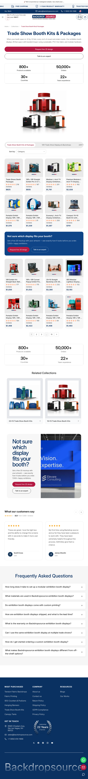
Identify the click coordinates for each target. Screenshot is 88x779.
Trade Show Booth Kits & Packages (20, 145)
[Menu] (2, 17)
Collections (14, 26)
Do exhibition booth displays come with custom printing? (44, 605)
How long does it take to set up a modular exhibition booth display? (44, 587)
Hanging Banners (12, 705)
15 (51, 334)
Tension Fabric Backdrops (16, 691)
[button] (11, 184)
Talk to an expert (44, 56)
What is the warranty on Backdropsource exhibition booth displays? (44, 623)
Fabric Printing (11, 696)
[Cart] (85, 17)
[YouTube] (52, 743)
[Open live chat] (83, 774)
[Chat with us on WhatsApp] (83, 760)
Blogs (62, 691)
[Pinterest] (43, 743)
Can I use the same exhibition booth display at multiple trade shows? (44, 632)
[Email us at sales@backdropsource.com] (83, 767)
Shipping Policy (39, 705)
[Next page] (56, 334)
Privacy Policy (38, 714)
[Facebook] (38, 743)
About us (36, 691)
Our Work (8, 11)
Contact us (37, 696)
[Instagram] (47, 743)
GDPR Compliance (40, 710)
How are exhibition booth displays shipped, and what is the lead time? (44, 614)
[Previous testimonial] (76, 512)
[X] (33, 743)
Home (6, 26)
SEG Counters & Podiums (15, 701)
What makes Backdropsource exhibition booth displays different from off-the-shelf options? (44, 652)
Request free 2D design (44, 49)
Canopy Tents (10, 714)
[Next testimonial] (81, 512)
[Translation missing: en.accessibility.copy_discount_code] (7, 19)
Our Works (64, 696)
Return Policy (38, 701)
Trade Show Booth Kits (14, 710)
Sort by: (12, 151)
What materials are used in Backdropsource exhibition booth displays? (44, 596)
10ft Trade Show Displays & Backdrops (56, 145)
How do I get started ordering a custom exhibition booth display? (44, 642)
